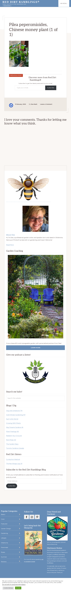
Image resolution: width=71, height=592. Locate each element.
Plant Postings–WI (12, 431)
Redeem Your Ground (14, 436)
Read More (10, 245)
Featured (4, 524)
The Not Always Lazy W (14, 463)
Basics (3, 514)
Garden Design (6, 528)
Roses (3, 552)
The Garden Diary (12, 444)
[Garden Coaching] (35, 296)
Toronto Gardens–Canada (15, 448)
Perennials (4, 547)
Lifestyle (3, 538)
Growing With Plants (13, 423)
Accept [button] (18, 588)
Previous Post (16, 75)
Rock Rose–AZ (11, 440)
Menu (64, 3)
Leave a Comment (46, 104)
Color (3, 519)
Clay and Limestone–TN (14, 411)
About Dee (10, 235)
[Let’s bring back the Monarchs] (33, 555)
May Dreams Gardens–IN (14, 427)
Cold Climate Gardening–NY (15, 415)
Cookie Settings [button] (8, 588)
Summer (4, 557)
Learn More (35, 347)
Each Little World (12, 419)
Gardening (4, 533)
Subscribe (50, 88)
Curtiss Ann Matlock (13, 459)
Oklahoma (4, 543)
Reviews (3, 561)
